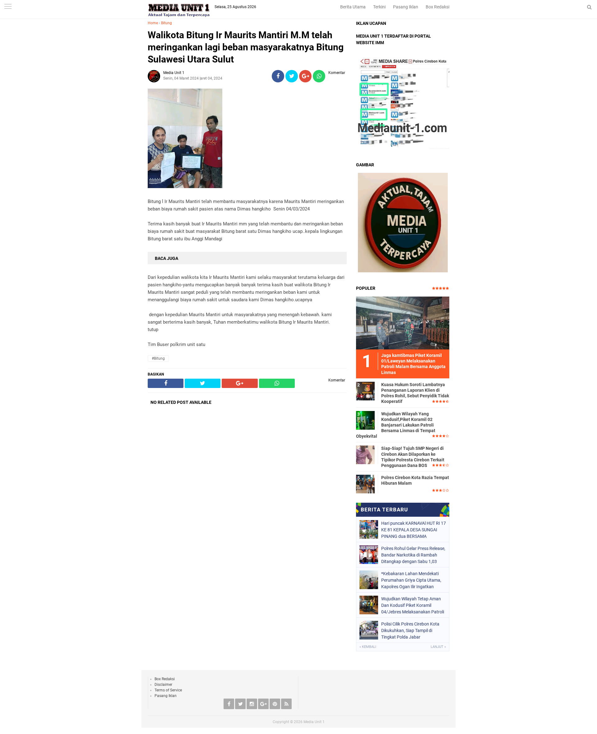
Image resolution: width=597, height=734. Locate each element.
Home (153, 23)
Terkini (379, 6)
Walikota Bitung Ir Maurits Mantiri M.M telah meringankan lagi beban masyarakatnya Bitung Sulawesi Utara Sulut (246, 47)
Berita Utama (353, 6)
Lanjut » (438, 647)
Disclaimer (163, 684)
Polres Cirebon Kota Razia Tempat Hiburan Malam (415, 480)
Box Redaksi (437, 6)
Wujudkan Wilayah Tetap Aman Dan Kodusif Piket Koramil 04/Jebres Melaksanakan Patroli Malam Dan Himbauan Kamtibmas (412, 605)
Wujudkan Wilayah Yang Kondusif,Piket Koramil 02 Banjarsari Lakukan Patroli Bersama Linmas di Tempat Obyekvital (395, 425)
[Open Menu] (8, 7)
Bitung (166, 23)
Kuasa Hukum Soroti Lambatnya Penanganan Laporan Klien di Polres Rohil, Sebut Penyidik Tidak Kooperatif (415, 393)
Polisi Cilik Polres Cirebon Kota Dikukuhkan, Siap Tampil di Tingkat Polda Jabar (410, 630)
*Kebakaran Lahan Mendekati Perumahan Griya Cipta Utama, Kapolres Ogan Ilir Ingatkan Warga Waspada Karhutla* (411, 580)
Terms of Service (168, 690)
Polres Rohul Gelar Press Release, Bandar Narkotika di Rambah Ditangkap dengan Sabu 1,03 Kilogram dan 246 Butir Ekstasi (413, 555)
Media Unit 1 (314, 722)
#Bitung (158, 358)
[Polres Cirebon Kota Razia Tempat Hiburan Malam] (365, 484)
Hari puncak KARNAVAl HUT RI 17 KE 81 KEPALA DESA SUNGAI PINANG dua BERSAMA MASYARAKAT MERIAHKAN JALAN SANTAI (413, 530)
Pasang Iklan (405, 6)
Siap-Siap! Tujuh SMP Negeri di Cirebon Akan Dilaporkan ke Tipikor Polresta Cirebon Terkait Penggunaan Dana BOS (412, 457)
